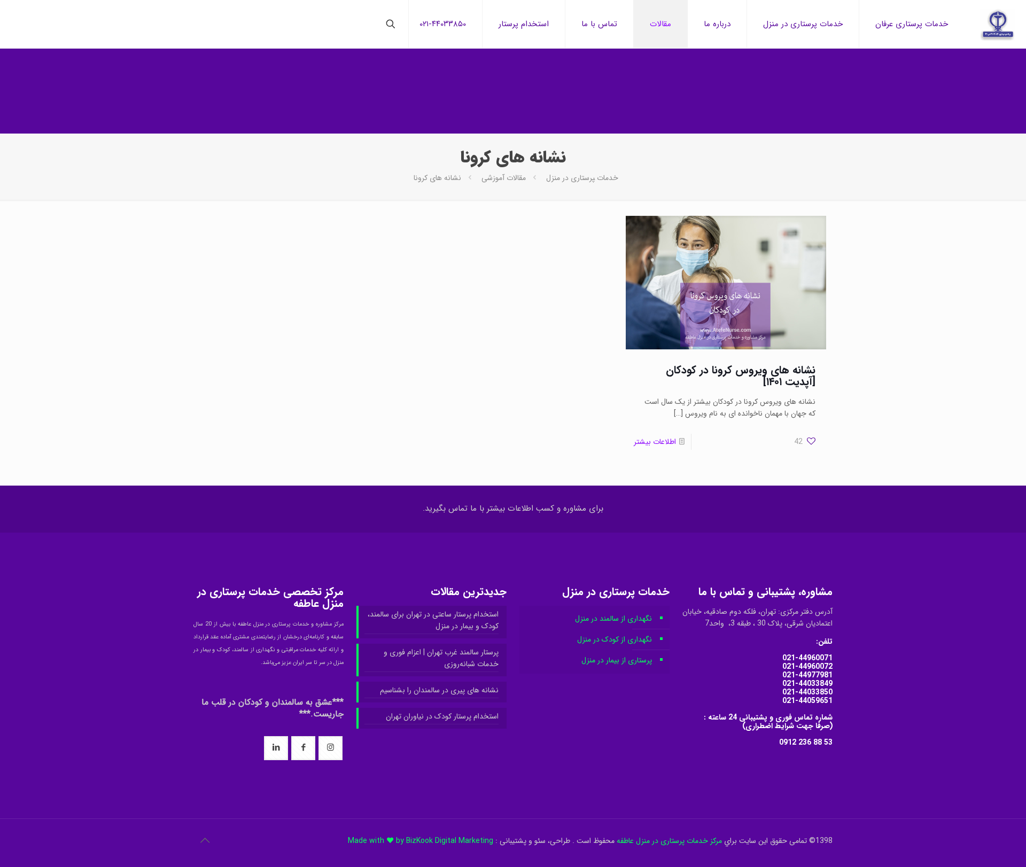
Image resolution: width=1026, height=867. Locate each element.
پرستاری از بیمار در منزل (616, 660)
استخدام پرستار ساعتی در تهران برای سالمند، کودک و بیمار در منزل (433, 620)
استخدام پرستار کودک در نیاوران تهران (442, 716)
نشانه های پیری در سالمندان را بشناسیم (439, 690)
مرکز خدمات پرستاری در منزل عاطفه (669, 841)
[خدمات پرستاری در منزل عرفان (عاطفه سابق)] (997, 24)
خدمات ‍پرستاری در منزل (582, 178)
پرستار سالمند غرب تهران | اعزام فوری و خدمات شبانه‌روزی (441, 658)
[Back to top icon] (204, 841)
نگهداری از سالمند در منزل (613, 618)
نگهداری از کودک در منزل (614, 639)
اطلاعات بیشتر (655, 442)
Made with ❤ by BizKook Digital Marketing (420, 841)
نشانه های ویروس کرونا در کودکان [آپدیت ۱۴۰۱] (740, 376)
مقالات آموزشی (503, 178)
